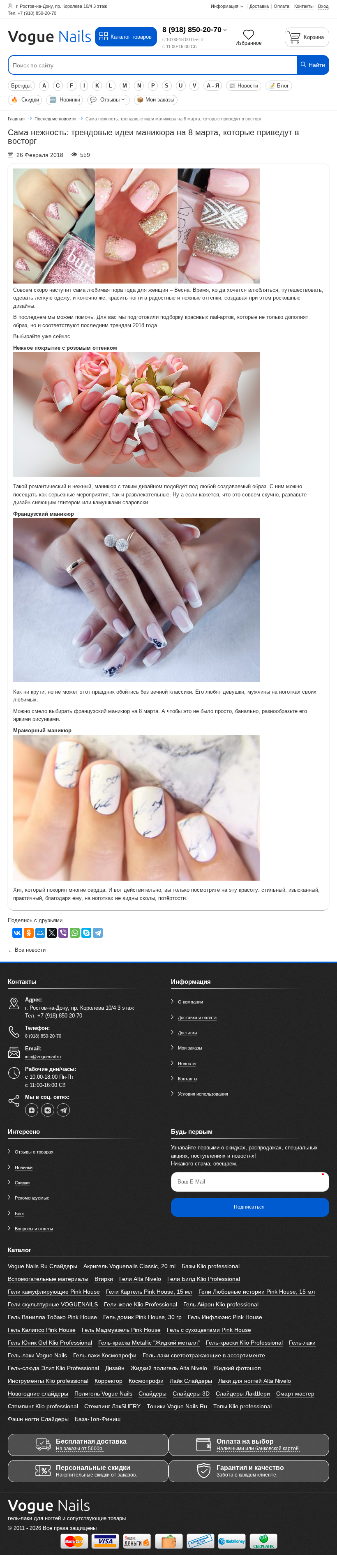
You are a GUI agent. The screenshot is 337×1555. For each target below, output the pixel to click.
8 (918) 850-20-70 (192, 29)
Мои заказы (155, 100)
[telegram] (63, 1110)
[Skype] (86, 933)
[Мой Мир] (40, 933)
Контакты (187, 1078)
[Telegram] (98, 933)
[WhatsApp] (75, 933)
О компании (190, 1001)
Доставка (187, 1032)
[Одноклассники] (29, 933)
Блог (278, 86)
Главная (16, 118)
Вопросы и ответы (34, 1228)
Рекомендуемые (32, 1197)
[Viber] (63, 933)
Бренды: (21, 86)
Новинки (64, 100)
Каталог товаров (131, 37)
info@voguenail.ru (43, 1056)
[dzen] (31, 1110)
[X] (52, 933)
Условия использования (203, 1093)
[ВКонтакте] (17, 933)
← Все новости (27, 950)
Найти (316, 65)
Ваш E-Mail (191, 1182)
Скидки (25, 100)
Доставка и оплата (197, 1017)
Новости (243, 86)
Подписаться (249, 1207)
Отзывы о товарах (34, 1151)
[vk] (47, 1110)
